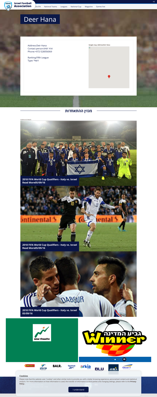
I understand (78, 389)
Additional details (25, 119)
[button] (124, 359)
